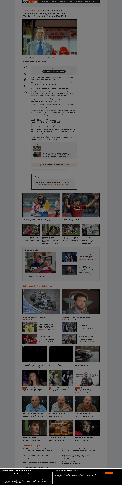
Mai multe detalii (46, 474)
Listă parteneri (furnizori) (58, 476)
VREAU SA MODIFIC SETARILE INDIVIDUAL (109, 478)
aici (42, 479)
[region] (61, 476)
